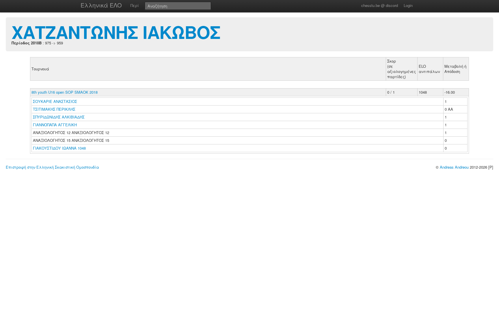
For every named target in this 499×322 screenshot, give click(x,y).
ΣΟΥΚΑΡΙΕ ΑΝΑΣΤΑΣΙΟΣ (55, 101)
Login (408, 5)
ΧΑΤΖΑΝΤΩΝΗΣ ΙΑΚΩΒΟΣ (116, 31)
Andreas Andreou (454, 167)
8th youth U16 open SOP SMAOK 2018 (64, 92)
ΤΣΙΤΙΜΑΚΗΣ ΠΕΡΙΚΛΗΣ (55, 109)
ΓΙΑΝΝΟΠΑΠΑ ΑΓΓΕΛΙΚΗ (55, 124)
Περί (135, 5)
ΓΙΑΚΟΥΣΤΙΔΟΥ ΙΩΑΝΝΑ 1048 (59, 148)
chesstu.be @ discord (379, 5)
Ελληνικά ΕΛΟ (101, 5)
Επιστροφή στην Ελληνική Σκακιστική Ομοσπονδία (52, 167)
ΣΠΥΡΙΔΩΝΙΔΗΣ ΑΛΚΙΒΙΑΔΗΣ (59, 117)
